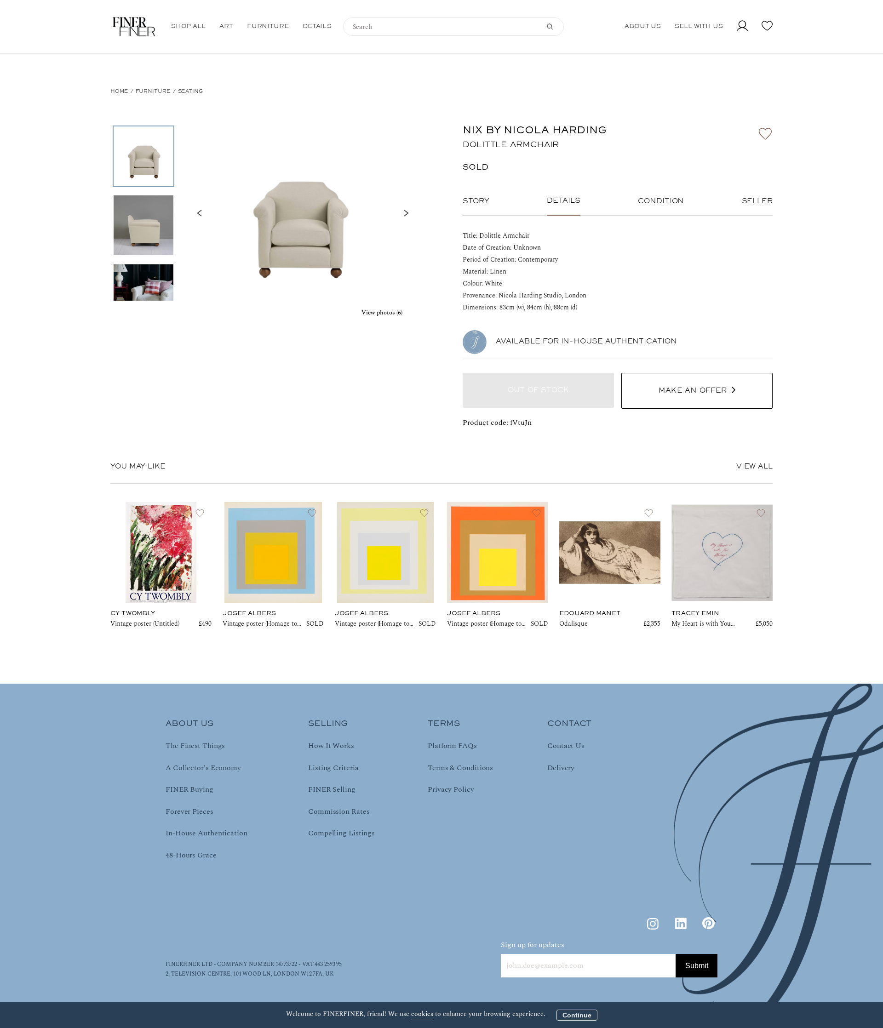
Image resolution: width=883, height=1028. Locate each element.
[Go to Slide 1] (143, 156)
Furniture (153, 91)
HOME (119, 91)
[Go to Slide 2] (143, 225)
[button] (302, 213)
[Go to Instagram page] (653, 923)
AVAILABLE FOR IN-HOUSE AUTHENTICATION (586, 341)
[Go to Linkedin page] (680, 923)
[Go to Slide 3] (143, 294)
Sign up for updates (532, 944)
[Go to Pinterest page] (708, 923)
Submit (696, 966)
